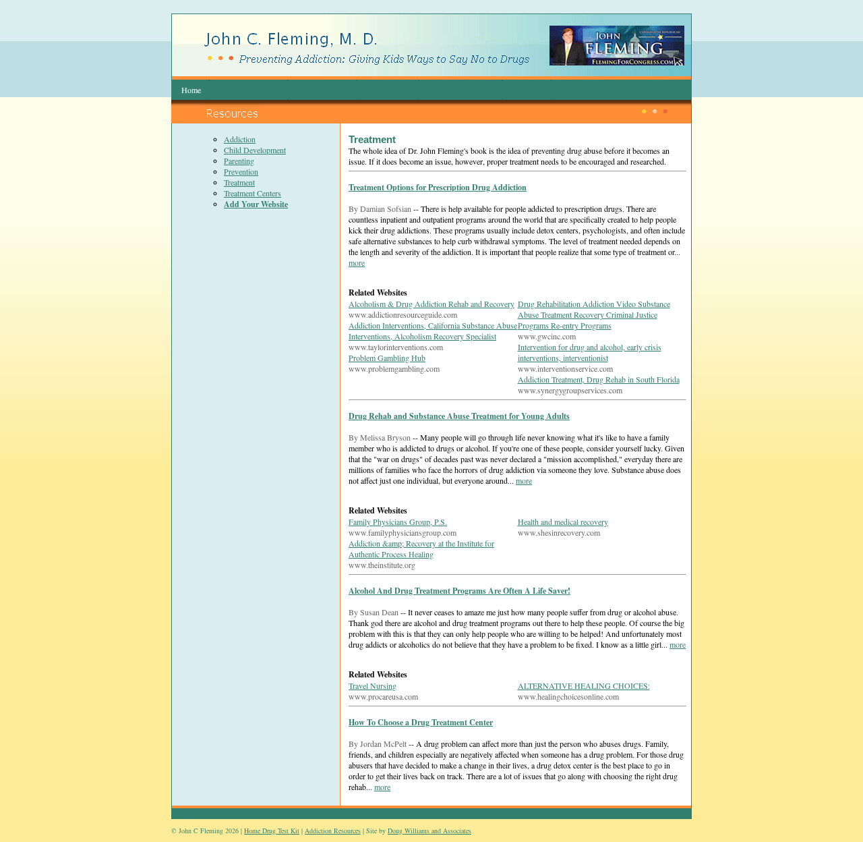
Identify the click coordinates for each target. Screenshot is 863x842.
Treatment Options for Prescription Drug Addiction (438, 187)
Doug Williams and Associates (429, 830)
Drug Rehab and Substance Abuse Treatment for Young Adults (459, 416)
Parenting (239, 160)
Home (191, 89)
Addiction (240, 139)
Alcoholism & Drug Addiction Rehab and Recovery (431, 303)
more (357, 262)
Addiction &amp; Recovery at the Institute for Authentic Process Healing (421, 548)
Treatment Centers (252, 193)
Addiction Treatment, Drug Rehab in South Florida (599, 379)
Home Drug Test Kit (271, 830)
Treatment (239, 182)
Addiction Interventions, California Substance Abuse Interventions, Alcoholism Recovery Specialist (433, 330)
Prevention (241, 171)
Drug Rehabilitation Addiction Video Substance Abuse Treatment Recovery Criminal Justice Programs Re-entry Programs (594, 314)
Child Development (255, 149)
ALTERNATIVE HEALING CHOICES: (584, 685)
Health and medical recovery (563, 521)
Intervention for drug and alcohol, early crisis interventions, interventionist (589, 352)
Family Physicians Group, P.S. (398, 521)
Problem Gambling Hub (387, 357)
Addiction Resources (333, 830)
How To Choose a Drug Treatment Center (421, 722)
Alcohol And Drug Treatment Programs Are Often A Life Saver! (459, 590)
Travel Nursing (372, 685)
